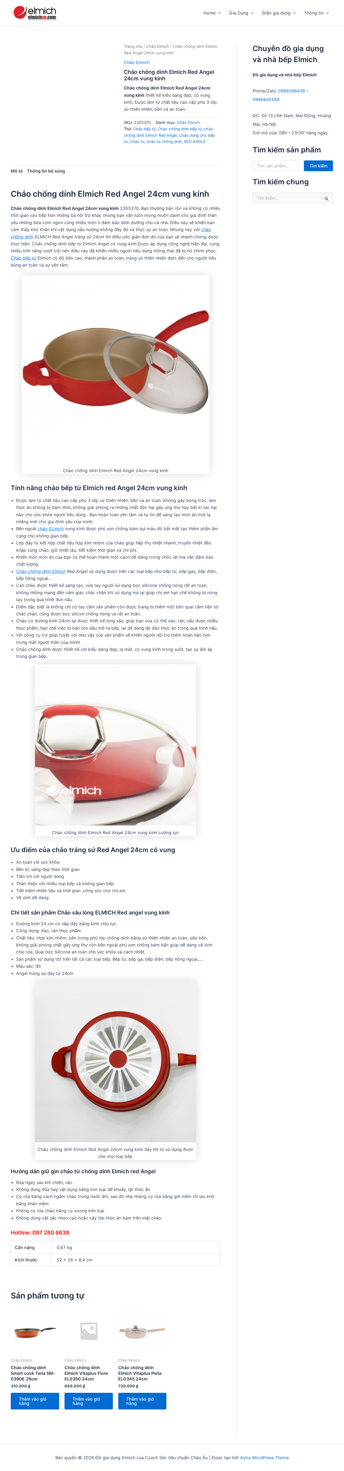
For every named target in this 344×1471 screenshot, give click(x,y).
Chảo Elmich (157, 46)
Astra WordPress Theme (264, 1457)
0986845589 (266, 99)
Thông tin (314, 13)
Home (209, 13)
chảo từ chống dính (164, 141)
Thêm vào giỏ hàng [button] (32, 1401)
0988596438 (291, 91)
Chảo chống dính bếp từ (180, 129)
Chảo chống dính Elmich (41, 571)
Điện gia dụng (276, 13)
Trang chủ (133, 46)
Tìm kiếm (318, 165)
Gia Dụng (238, 13)
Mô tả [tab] (17, 171)
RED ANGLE (195, 141)
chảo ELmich (51, 528)
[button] (218, 13)
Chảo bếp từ (144, 129)
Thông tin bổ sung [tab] (46, 171)
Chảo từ (137, 141)
